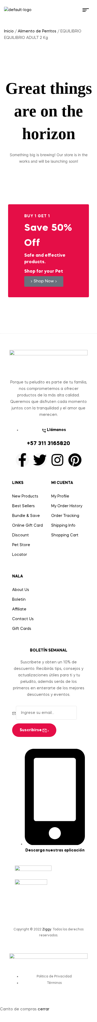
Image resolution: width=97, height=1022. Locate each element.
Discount (20, 535)
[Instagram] (57, 460)
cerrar (43, 1009)
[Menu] (87, 10)
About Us (20, 590)
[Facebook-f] (22, 460)
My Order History (66, 506)
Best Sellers (23, 506)
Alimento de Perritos (37, 31)
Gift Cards (21, 629)
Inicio (9, 31)
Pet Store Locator (21, 550)
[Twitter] (40, 460)
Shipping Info (63, 525)
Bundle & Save (26, 516)
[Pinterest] (75, 460)
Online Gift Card (27, 525)
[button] (43, 281)
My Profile (60, 496)
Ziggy (46, 929)
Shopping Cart (64, 535)
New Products (25, 496)
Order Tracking (65, 516)
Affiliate (19, 609)
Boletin (19, 600)
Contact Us (23, 619)
